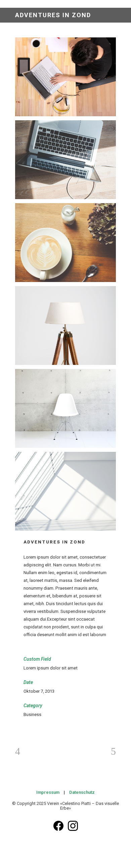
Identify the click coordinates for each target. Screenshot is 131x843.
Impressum (47, 792)
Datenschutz (82, 792)
